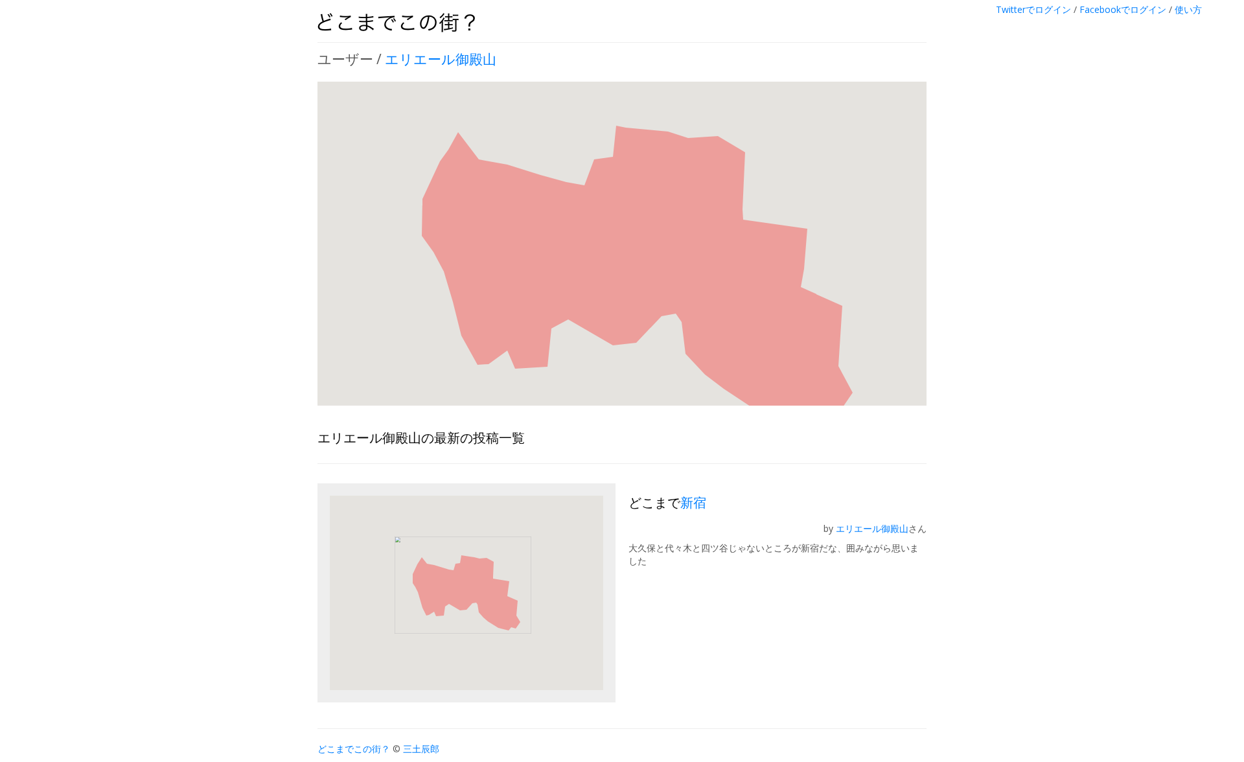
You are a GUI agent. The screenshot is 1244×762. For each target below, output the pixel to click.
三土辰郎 (421, 749)
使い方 (1188, 9)
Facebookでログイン (1122, 9)
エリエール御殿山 (440, 59)
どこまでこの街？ (353, 749)
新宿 (693, 502)
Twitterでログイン (1033, 9)
